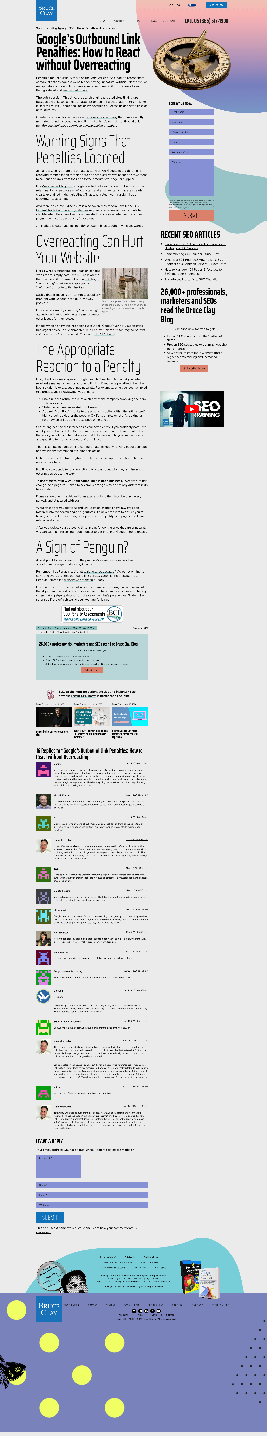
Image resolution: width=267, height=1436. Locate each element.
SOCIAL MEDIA (131, 1305)
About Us (123, 1314)
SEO (102, 21)
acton (57, 1087)
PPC (138, 21)
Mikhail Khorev (62, 795)
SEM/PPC (92, 1305)
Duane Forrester (62, 840)
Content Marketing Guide (113, 1267)
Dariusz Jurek (61, 952)
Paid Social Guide (151, 1257)
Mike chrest (60, 910)
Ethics (155, 1314)
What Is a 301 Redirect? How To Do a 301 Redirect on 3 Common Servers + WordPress (91, 733)
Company (169, 21)
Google (66, 632)
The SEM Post (104, 334)
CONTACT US (216, 5)
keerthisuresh (61, 932)
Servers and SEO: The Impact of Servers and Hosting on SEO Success (195, 246)
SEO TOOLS (198, 1305)
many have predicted (78, 580)
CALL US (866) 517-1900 (206, 21)
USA (171, 4)
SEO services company (101, 117)
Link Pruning (77, 632)
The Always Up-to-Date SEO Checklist (192, 279)
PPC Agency (160, 1267)
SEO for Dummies (149, 1262)
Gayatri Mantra (62, 890)
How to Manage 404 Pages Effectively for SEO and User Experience (125, 733)
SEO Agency (140, 1267)
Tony (56, 868)
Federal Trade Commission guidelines (62, 210)
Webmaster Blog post (57, 186)
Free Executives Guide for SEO (117, 1262)
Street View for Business (67, 1021)
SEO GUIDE (177, 1305)
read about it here (75, 90)
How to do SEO (108, 1257)
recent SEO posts (83, 696)
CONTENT (120, 21)
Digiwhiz (58, 990)
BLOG (153, 21)
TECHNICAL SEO (220, 1305)
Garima (57, 763)
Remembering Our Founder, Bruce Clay (52, 733)
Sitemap (170, 1314)
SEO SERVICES (71, 1305)
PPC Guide (129, 1257)
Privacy (139, 1314)
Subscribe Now (92, 670)
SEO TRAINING (155, 1305)
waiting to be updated (99, 571)
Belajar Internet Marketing (68, 971)
